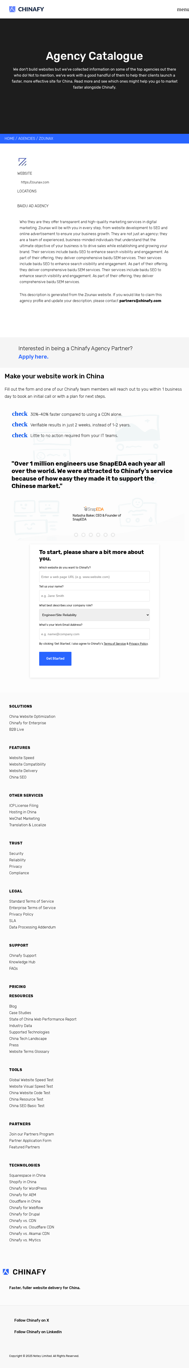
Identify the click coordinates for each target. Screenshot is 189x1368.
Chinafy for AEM (22, 1195)
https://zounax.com (35, 182)
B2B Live (16, 729)
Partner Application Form (30, 1140)
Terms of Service (115, 643)
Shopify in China (22, 1182)
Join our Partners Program (31, 1134)
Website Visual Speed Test (31, 1086)
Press (14, 1045)
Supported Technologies (29, 1032)
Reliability (17, 860)
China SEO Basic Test (26, 1106)
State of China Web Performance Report (43, 1019)
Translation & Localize (27, 825)
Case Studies (20, 1013)
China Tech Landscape (28, 1038)
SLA (12, 921)
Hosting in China (22, 812)
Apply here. (33, 356)
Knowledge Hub (22, 962)
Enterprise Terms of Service (32, 908)
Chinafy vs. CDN (22, 1220)
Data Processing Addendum (32, 927)
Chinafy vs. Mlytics (25, 1240)
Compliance (19, 873)
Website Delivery (23, 771)
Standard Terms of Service (31, 901)
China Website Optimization (32, 716)
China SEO (18, 777)
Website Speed (21, 758)
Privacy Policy (138, 643)
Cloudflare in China (25, 1201)
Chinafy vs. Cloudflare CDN (31, 1227)
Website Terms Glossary (29, 1051)
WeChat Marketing (24, 818)
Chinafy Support (22, 955)
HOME (10, 138)
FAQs (13, 968)
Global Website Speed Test (31, 1080)
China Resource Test (26, 1099)
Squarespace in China (27, 1175)
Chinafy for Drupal (24, 1214)
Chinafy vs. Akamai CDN (29, 1233)
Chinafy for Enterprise (27, 723)
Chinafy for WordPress (28, 1188)
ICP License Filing (23, 805)
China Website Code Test (29, 1093)
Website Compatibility (27, 764)
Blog (13, 1006)
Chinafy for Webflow (26, 1208)
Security (16, 853)
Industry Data (20, 1026)
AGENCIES (26, 138)
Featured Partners (24, 1147)
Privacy (15, 866)
